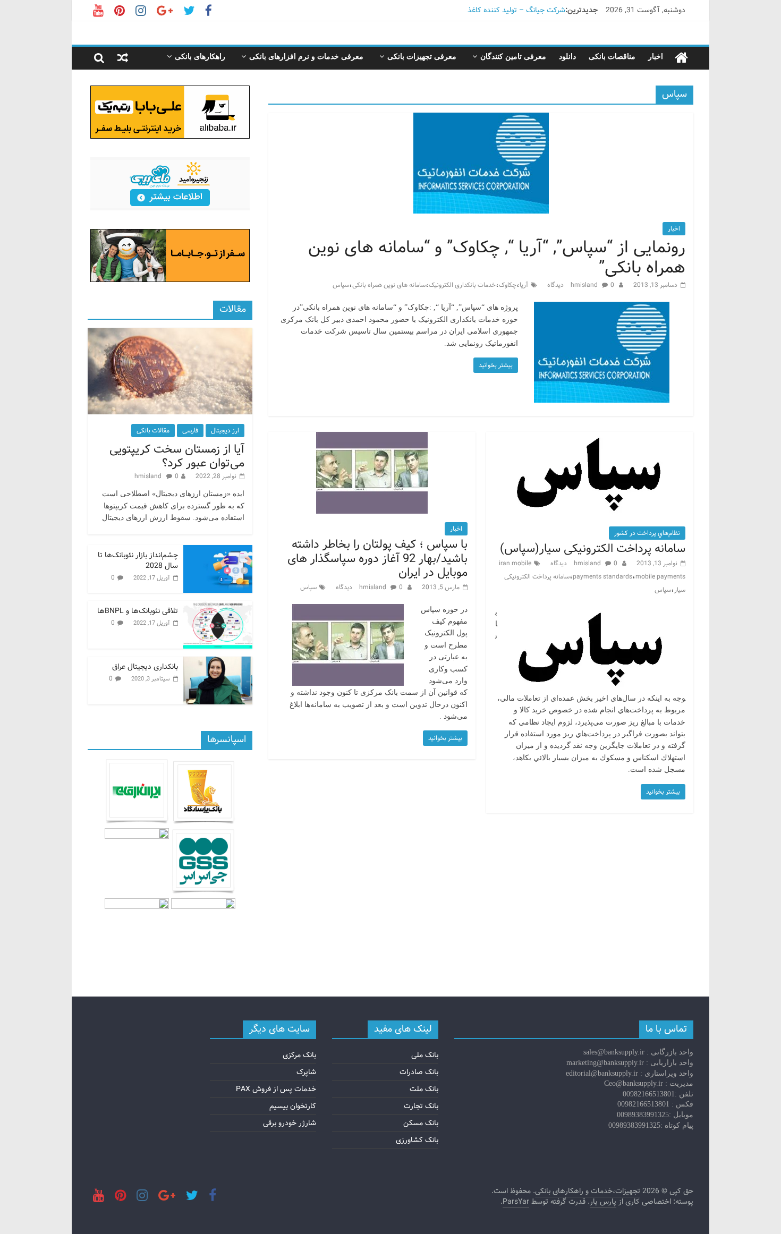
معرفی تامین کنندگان (513, 57)
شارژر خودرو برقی (289, 1123)
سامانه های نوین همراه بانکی (389, 285)
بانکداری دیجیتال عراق (145, 667)
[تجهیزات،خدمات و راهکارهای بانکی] (681, 58)
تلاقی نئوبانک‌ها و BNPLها (137, 611)
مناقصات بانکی (612, 57)
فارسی (190, 430)
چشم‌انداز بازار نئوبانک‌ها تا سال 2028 (138, 560)
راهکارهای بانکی (200, 57)
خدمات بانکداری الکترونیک (462, 285)
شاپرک (306, 1072)
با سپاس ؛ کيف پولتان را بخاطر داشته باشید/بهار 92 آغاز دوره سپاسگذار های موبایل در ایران (377, 558)
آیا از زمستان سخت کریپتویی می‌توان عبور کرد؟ (176, 456)
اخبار (655, 57)
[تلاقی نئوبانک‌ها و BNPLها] (217, 606)
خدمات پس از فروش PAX (276, 1089)
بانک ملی (424, 1055)
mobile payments (660, 577)
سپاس (341, 285)
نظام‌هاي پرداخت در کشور (647, 533)
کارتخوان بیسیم (292, 1106)
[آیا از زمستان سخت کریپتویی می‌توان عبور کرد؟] (170, 333)
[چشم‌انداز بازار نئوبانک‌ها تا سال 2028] (217, 551)
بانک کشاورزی (417, 1140)
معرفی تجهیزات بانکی (421, 57)
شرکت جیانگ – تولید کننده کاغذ (516, 10)
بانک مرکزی (299, 1055)
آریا (524, 285)
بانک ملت (424, 1089)
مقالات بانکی (153, 430)
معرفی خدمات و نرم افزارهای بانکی (306, 57)
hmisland (585, 285)
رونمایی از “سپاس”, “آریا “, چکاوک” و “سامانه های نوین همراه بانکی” (496, 257)
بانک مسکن (420, 1123)
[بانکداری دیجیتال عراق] (217, 662)
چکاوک (507, 285)
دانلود (567, 57)
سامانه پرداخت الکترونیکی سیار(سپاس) (592, 549)
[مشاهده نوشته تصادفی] (122, 58)
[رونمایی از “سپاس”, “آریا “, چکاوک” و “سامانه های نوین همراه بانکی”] (481, 119)
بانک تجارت (421, 1106)
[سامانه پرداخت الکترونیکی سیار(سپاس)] (590, 438)
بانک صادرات (419, 1072)
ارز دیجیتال (225, 430)
